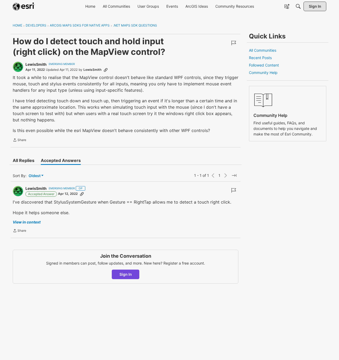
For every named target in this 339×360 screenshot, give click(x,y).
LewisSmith (36, 64)
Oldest (35, 175)
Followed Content (264, 65)
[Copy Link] (105, 69)
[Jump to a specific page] (234, 175)
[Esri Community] (24, 6)
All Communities (262, 50)
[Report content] (233, 43)
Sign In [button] (125, 274)
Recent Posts (260, 57)
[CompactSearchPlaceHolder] (298, 6)
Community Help (263, 72)
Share (19, 140)
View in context (27, 222)
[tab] (24, 160)
